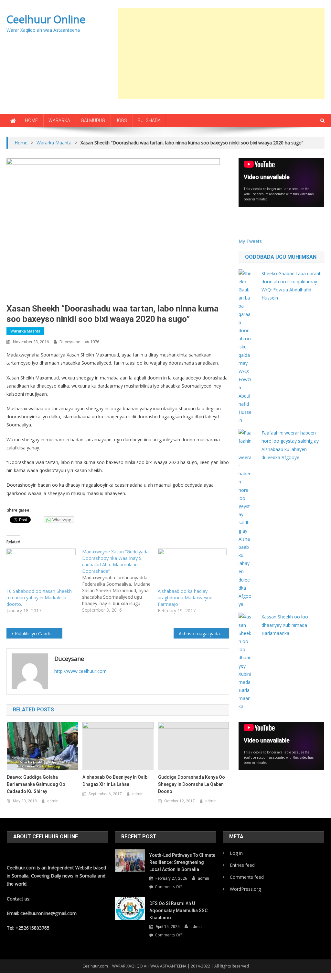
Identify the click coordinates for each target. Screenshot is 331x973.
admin (53, 801)
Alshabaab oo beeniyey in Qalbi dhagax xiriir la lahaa (115, 781)
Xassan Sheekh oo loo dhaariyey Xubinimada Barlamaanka (285, 625)
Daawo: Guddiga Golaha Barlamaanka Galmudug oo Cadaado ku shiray (36, 784)
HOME (31, 120)
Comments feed (247, 877)
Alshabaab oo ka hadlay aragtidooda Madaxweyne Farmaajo (185, 597)
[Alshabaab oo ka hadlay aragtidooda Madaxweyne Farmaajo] (192, 568)
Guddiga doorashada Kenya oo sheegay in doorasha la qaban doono (191, 784)
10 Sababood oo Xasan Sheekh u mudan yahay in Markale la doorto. (39, 597)
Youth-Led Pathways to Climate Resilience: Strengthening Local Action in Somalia (182, 862)
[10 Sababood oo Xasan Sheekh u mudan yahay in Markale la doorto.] (41, 568)
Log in (236, 853)
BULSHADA (149, 120)
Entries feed (242, 865)
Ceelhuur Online (45, 19)
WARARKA (59, 120)
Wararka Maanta (25, 331)
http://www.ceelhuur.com (80, 671)
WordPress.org (245, 889)
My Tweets (250, 241)
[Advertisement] (224, 53)
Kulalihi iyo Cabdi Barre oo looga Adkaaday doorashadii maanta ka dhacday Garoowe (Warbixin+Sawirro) (38, 633)
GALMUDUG (93, 120)
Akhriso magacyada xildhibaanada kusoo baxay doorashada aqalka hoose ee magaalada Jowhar (204, 633)
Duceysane (69, 341)
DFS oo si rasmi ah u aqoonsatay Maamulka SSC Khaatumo (178, 910)
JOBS (121, 120)
